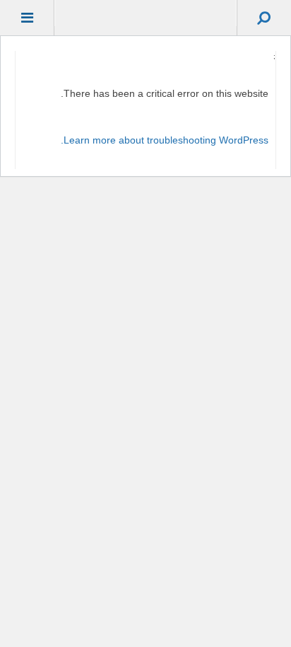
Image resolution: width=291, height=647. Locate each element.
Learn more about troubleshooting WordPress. (164, 140)
